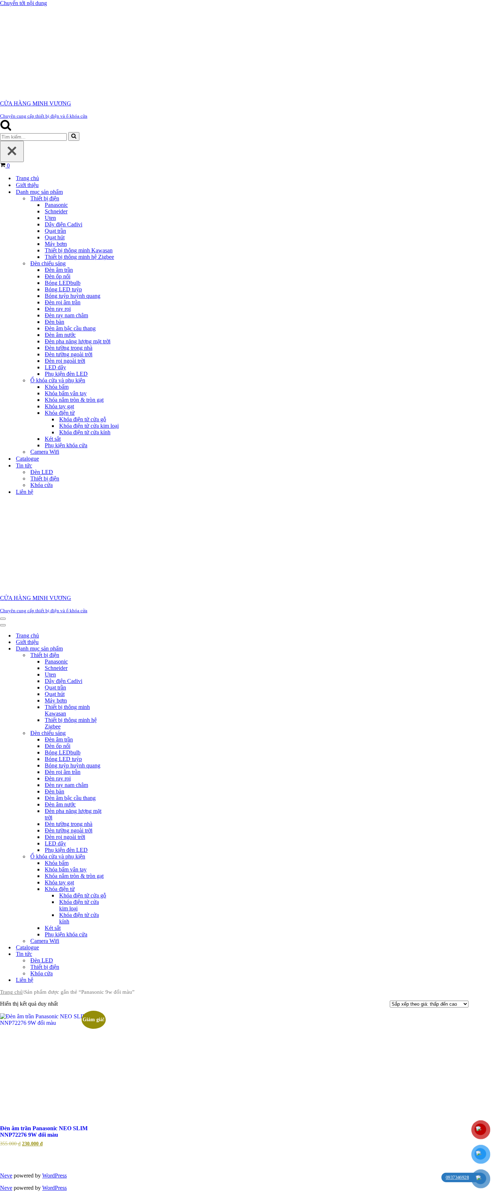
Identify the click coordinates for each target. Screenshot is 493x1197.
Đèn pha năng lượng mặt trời (77, 340)
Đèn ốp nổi (57, 275)
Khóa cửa (41, 483)
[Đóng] (12, 150)
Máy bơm (56, 242)
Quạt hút (55, 236)
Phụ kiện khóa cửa (66, 444)
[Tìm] (6, 127)
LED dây (55, 366)
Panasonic (56, 203)
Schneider (56, 210)
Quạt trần (55, 229)
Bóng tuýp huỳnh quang (72, 294)
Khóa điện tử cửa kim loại (89, 424)
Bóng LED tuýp (63, 288)
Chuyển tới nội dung (23, 3)
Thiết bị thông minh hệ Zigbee (79, 255)
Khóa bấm (57, 385)
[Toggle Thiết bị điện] (123, 652)
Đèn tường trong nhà (68, 346)
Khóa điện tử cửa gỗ (82, 418)
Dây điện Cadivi (63, 223)
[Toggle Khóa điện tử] (123, 886)
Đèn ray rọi (58, 307)
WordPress (54, 1173)
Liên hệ (24, 490)
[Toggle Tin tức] (123, 951)
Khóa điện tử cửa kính (84, 431)
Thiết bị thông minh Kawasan (79, 249)
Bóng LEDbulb (62, 281)
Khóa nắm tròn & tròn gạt (74, 398)
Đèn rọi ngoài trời (65, 359)
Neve (6, 1173)
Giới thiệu (27, 183)
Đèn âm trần (59, 268)
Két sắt (53, 437)
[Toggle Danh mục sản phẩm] (123, 646)
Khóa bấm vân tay (66, 392)
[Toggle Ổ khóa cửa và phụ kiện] (123, 854)
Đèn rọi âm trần (62, 301)
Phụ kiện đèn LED (66, 372)
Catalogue (27, 457)
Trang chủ (27, 177)
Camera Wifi (44, 450)
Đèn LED (41, 470)
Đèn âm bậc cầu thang (70, 327)
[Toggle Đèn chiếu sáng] (123, 730)
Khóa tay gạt (59, 405)
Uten (50, 216)
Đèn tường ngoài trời (68, 353)
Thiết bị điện (44, 477)
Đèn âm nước (60, 333)
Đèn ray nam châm (66, 314)
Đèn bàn (54, 320)
